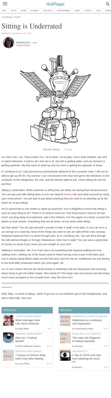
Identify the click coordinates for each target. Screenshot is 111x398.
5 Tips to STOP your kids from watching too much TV (86, 358)
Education (47, 10)
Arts (4, 10)
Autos (13, 10)
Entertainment (63, 10)
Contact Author (23, 45)
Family (77, 10)
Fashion (88, 10)
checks (68, 194)
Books (23, 10)
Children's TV (79, 351)
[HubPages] (55, 4)
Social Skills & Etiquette (86, 334)
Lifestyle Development (28, 316)
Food (98, 10)
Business (35, 10)
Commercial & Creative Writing (90, 316)
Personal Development (28, 334)
